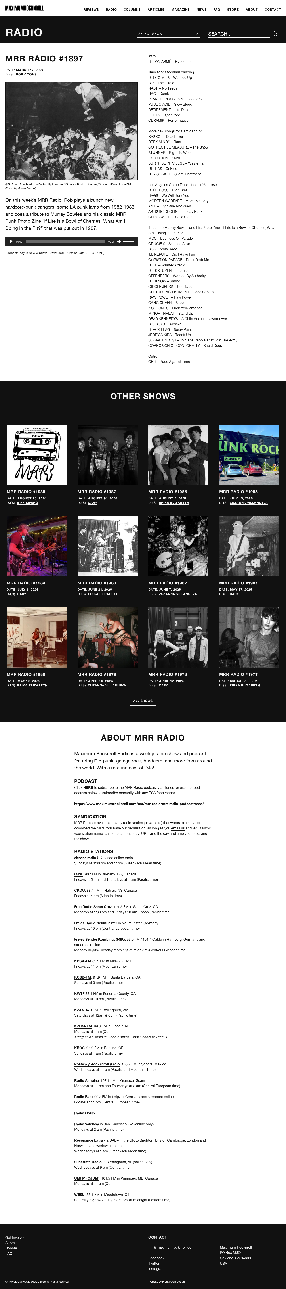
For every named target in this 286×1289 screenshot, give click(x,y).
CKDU (79, 890)
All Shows (143, 701)
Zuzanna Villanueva (249, 502)
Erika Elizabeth (174, 502)
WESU (79, 1194)
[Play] (11, 241)
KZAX (79, 1010)
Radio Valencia (86, 1124)
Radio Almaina (86, 1080)
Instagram (156, 1269)
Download (56, 253)
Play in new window (33, 253)
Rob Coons (26, 74)
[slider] (129, 241)
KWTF (79, 993)
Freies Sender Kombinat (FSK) (99, 939)
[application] (71, 241)
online (169, 1097)
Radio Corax (84, 1113)
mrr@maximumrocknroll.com (171, 1247)
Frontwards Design (173, 1281)
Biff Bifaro (27, 502)
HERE (88, 787)
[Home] (24, 9)
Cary (92, 502)
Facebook (156, 1258)
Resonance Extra (88, 1140)
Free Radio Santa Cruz (93, 906)
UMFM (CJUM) (86, 1178)
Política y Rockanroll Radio (97, 1064)
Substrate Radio (88, 1162)
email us (178, 828)
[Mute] (119, 241)
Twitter (153, 1263)
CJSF (78, 874)
